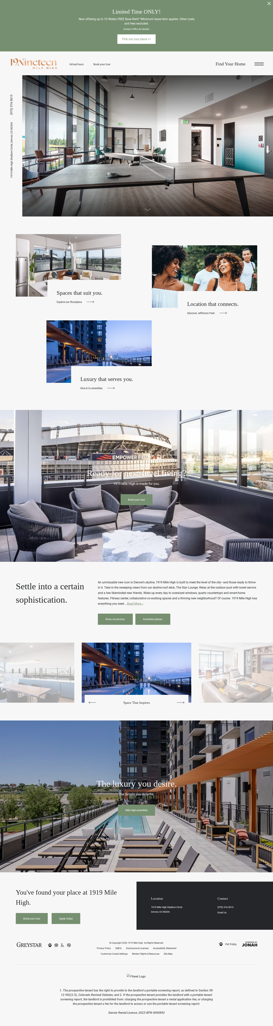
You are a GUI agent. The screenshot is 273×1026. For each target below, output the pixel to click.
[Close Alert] (269, 4)
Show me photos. (115, 619)
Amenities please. (153, 619)
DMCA (118, 948)
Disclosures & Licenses (137, 948)
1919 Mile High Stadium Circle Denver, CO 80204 (11, 150)
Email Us (222, 912)
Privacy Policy (104, 948)
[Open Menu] (259, 64)
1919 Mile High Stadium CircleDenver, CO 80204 (166, 909)
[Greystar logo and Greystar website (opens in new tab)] (29, 944)
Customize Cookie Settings (114, 953)
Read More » (135, 603)
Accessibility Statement (164, 948)
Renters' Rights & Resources (145, 953)
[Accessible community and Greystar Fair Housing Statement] (62, 944)
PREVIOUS (92, 702)
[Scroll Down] (147, 210)
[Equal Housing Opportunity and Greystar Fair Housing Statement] (56, 944)
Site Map (168, 953)
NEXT (180, 702)
